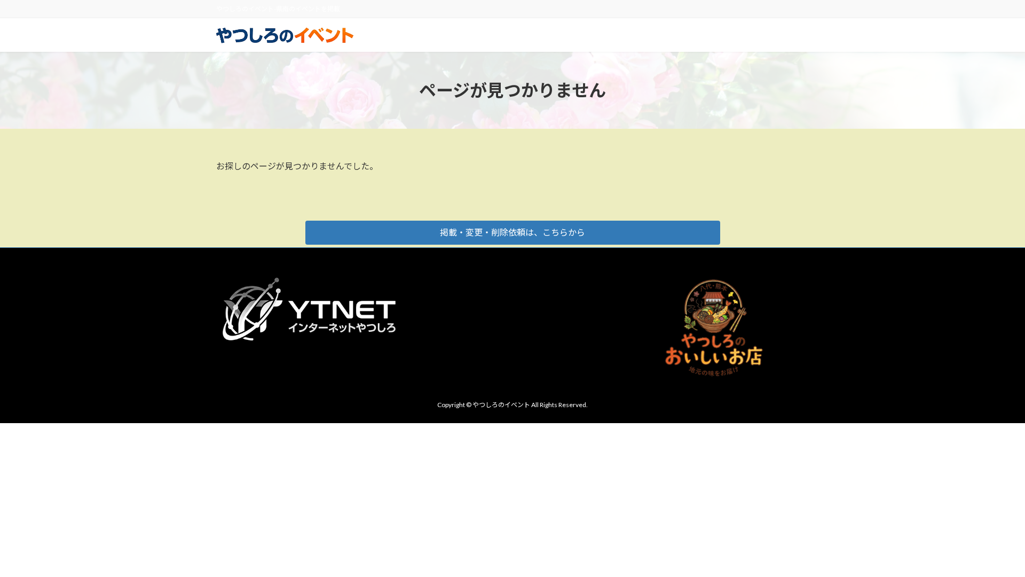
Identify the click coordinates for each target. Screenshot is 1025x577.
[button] (512, 233)
